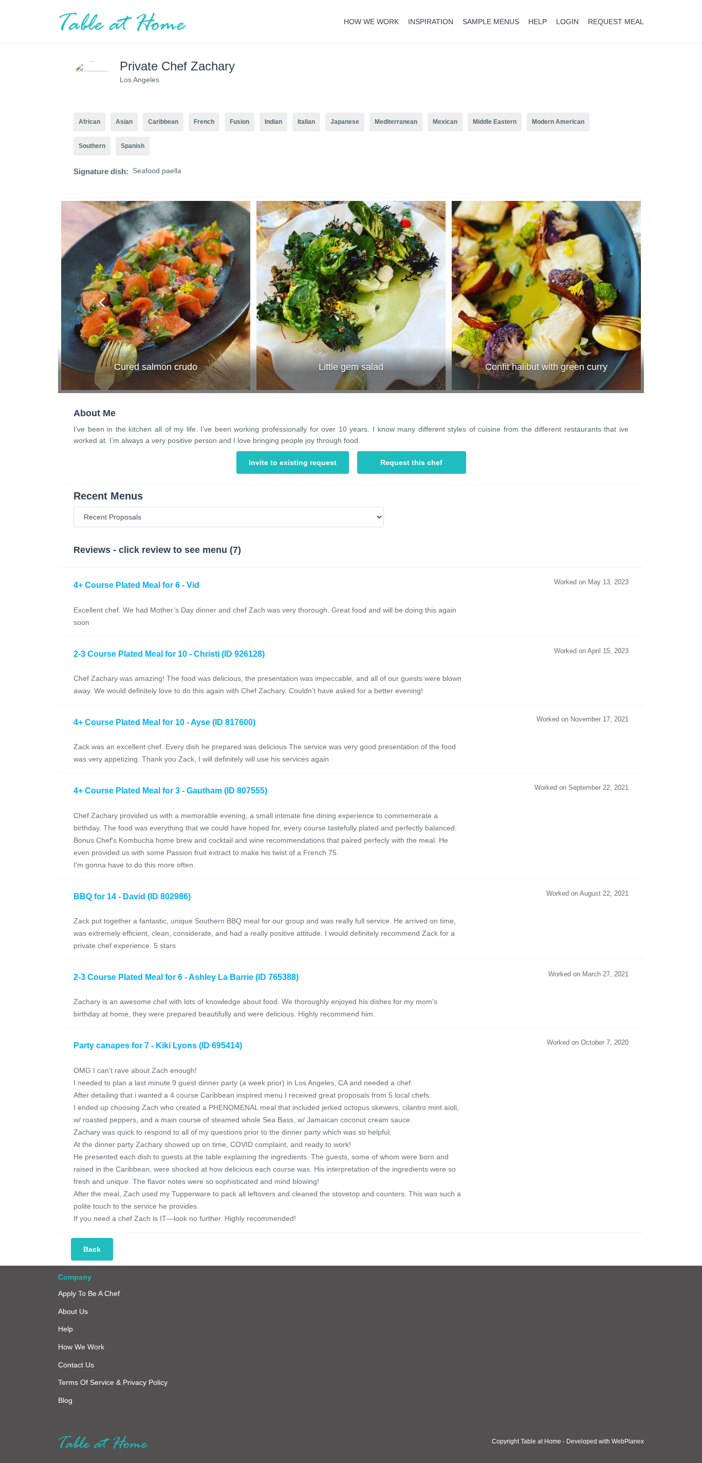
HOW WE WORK (371, 21)
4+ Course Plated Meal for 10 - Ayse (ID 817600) (164, 722)
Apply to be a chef (89, 1293)
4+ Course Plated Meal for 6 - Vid (136, 585)
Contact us (76, 1365)
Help (65, 1329)
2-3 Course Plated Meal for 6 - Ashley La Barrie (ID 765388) (186, 977)
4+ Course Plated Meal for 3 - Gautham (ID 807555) (170, 790)
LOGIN (567, 21)
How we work (81, 1347)
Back (92, 1249)
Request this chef (411, 462)
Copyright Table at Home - (529, 1441)
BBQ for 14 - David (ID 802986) (132, 896)
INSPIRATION (430, 21)
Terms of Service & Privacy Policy (113, 1382)
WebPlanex (628, 1441)
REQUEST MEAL (616, 21)
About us (73, 1311)
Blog (65, 1400)
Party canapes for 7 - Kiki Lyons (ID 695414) (157, 1045)
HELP (537, 21)
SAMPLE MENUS (491, 21)
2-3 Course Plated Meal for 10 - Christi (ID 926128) (169, 654)
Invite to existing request (293, 462)
